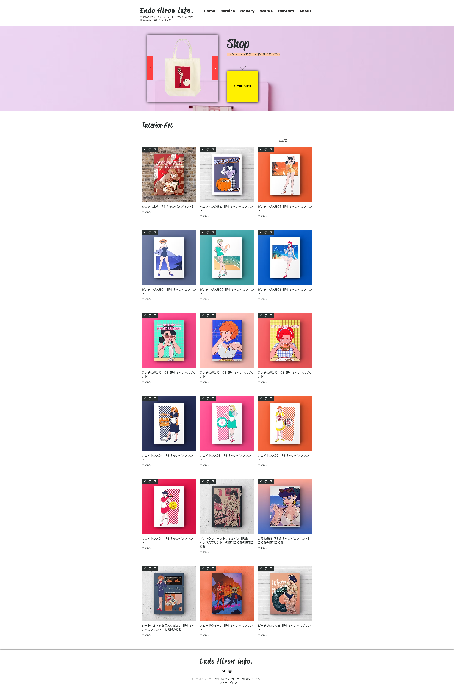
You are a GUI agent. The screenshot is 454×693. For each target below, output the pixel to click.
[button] (182, 68)
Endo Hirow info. (167, 10)
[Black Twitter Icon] (224, 671)
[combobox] (294, 140)
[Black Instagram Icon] (230, 671)
